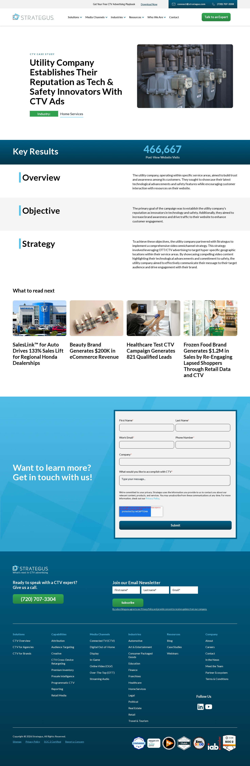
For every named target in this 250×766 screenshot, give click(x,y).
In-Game (95, 659)
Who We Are (155, 17)
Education (134, 663)
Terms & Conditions (216, 678)
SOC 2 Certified (52, 741)
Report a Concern (74, 741)
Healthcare (134, 682)
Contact (174, 17)
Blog (170, 640)
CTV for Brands (22, 653)
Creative (56, 653)
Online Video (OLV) (101, 666)
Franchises (134, 676)
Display (94, 653)
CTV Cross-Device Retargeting (62, 661)
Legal (131, 695)
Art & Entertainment (140, 647)
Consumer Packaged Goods (140, 655)
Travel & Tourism (138, 720)
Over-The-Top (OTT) (102, 672)
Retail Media (58, 695)
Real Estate (134, 708)
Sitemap (17, 741)
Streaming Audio (99, 678)
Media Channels (95, 17)
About (209, 640)
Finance (132, 669)
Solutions (73, 17)
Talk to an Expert (216, 17)
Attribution (58, 640)
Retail (131, 714)
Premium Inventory (62, 669)
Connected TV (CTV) (102, 640)
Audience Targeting (62, 647)
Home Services (71, 114)
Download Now (149, 4)
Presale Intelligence (62, 676)
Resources (135, 17)
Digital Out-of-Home (102, 647)
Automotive (135, 640)
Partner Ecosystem (216, 672)
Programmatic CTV (62, 682)
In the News (212, 659)
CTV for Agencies (23, 647)
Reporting (57, 688)
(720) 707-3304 (38, 599)
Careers (210, 647)
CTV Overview (21, 640)
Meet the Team (214, 666)
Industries (117, 17)
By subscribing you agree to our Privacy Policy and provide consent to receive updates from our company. (159, 609)
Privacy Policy (152, 498)
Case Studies (174, 647)
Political (133, 701)
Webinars (172, 653)
